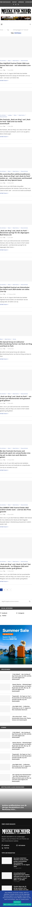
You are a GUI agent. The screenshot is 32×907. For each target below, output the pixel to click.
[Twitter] (18, 4)
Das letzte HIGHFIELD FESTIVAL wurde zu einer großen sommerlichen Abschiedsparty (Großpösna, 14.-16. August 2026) (22, 862)
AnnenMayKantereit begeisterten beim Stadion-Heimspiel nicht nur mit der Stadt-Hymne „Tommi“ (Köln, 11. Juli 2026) (22, 876)
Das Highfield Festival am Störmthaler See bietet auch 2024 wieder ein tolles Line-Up (15, 289)
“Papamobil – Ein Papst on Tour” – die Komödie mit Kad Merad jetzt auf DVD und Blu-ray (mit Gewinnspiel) (22, 698)
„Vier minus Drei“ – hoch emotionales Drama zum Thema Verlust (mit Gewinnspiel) (21, 718)
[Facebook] (13, 4)
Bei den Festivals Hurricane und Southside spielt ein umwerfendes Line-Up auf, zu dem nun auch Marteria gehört (15, 454)
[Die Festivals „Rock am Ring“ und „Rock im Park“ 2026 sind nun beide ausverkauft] (16, 101)
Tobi (4, 70)
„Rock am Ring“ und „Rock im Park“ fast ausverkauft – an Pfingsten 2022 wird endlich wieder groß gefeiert (15, 566)
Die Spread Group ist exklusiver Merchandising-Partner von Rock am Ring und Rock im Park (16, 344)
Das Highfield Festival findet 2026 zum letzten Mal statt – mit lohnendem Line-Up (15, 65)
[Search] (30, 24)
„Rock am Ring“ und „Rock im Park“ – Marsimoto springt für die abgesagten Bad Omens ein (14, 233)
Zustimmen (17, 902)
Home (1, 30)
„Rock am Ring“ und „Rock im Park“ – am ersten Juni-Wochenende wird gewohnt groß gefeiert (15, 398)
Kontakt (14, 2)
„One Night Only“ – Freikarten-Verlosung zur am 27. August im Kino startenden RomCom (21, 708)
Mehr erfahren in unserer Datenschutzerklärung (17, 904)
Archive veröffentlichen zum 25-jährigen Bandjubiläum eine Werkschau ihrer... (14, 807)
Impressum (21, 2)
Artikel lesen (3, 80)
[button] (1, 801)
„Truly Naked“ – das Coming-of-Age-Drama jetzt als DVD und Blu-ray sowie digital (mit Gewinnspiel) (22, 676)
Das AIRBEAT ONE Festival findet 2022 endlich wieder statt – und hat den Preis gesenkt (15, 510)
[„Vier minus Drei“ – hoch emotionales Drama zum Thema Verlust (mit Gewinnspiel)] (5, 719)
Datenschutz (28, 2)
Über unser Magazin (5, 2)
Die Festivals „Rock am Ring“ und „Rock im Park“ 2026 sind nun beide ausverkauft (15, 121)
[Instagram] (15, 4)
